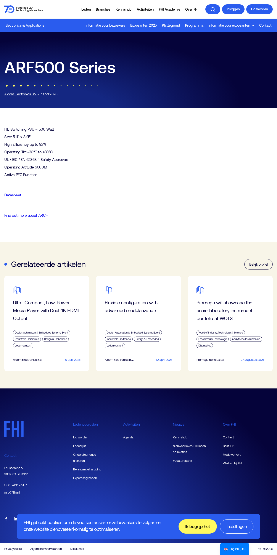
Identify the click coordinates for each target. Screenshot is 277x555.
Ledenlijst (79, 446)
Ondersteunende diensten (84, 457)
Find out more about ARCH (26, 215)
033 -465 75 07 (15, 485)
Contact (265, 25)
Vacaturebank (182, 460)
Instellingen (237, 526)
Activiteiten (145, 9)
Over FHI (191, 9)
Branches (103, 9)
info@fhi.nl (11, 492)
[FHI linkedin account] (15, 519)
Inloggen (233, 9)
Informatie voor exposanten (229, 25)
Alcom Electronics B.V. (20, 94)
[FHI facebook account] (6, 519)
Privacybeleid (13, 548)
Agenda (128, 437)
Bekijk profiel (258, 264)
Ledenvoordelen (85, 424)
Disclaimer (77, 548)
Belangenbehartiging (87, 469)
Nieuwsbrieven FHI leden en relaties (189, 449)
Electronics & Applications (24, 25)
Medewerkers (232, 454)
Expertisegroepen (85, 478)
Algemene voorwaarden (46, 548)
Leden (86, 9)
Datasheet (12, 195)
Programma (194, 25)
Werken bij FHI (232, 463)
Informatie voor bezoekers (105, 25)
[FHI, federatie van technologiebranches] (23, 9)
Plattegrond (171, 25)
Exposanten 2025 (143, 25)
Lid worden (259, 9)
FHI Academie (169, 9)
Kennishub (124, 9)
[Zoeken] (212, 9)
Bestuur (228, 446)
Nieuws (178, 424)
